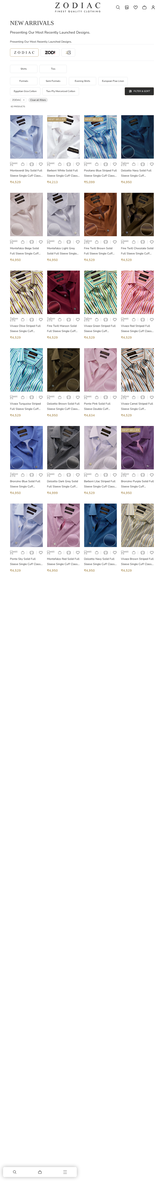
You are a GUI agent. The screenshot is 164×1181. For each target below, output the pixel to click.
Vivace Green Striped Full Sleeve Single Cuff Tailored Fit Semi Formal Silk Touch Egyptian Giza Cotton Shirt (100, 329)
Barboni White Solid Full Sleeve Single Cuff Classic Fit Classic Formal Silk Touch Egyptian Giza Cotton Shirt (63, 173)
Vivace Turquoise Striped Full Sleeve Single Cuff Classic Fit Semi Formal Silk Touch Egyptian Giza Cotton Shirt (25, 407)
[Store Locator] (126, 7)
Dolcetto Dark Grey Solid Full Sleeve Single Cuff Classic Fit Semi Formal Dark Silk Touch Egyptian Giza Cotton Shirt (62, 484)
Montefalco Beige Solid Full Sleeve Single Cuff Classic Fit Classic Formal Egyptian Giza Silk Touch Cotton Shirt (26, 251)
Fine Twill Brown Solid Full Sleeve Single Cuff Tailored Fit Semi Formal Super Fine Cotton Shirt (99, 251)
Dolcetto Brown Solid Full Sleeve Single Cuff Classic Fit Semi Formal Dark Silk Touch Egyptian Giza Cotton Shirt (63, 407)
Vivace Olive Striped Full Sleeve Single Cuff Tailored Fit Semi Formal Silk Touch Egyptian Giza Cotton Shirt (25, 329)
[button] (118, 7)
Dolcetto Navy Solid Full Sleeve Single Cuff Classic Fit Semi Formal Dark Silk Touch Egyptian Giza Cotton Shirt (100, 562)
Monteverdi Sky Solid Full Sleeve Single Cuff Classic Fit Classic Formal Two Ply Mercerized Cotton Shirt (26, 173)
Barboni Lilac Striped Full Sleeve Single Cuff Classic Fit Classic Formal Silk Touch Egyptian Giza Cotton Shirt (100, 484)
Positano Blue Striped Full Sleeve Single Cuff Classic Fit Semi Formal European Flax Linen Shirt (100, 173)
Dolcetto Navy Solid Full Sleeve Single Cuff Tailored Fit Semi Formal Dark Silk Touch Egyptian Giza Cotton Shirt (136, 173)
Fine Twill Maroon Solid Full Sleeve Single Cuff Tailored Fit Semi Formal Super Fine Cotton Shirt (62, 329)
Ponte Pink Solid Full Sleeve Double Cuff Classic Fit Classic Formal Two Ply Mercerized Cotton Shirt (100, 407)
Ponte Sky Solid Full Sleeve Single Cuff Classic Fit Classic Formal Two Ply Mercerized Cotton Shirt (26, 562)
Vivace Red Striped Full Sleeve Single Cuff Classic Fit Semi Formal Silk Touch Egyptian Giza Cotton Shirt (137, 329)
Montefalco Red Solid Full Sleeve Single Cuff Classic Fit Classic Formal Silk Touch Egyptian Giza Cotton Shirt (63, 562)
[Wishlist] (135, 7)
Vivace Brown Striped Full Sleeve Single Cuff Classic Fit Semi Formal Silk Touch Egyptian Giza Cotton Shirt (137, 562)
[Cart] (40, 1172)
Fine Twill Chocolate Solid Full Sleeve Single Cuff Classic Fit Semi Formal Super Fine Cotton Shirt (137, 251)
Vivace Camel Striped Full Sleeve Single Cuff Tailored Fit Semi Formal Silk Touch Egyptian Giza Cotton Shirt (137, 407)
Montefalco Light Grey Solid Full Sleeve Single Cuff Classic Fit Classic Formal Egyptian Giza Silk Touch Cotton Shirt (63, 251)
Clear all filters (38, 100)
